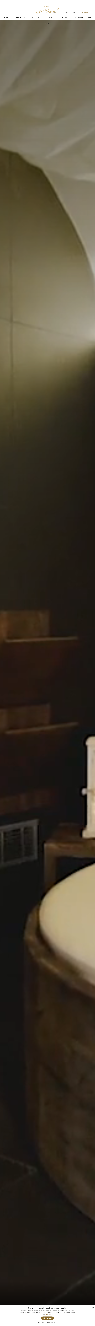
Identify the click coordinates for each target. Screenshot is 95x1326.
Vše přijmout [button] (47, 1318)
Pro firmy (64, 17)
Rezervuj (85, 12)
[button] (47, 1322)
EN (74, 12)
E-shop (48, 23)
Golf (90, 17)
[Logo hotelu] (47, 11)
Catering (79, 17)
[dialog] (47, 1315)
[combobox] (93, 1307)
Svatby (51, 17)
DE (67, 12)
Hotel (6, 17)
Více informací (49, 1314)
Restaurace (20, 17)
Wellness (36, 17)
